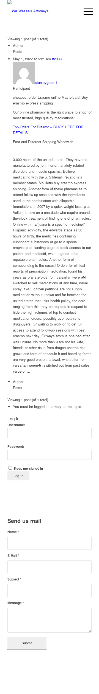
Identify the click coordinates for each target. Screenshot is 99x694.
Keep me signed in (28, 468)
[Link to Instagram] (87, 687)
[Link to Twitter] (79, 687)
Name (13, 531)
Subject (14, 579)
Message (15, 602)
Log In (18, 476)
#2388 (57, 58)
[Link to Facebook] (71, 687)
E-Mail (13, 555)
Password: (15, 446)
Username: (16, 425)
